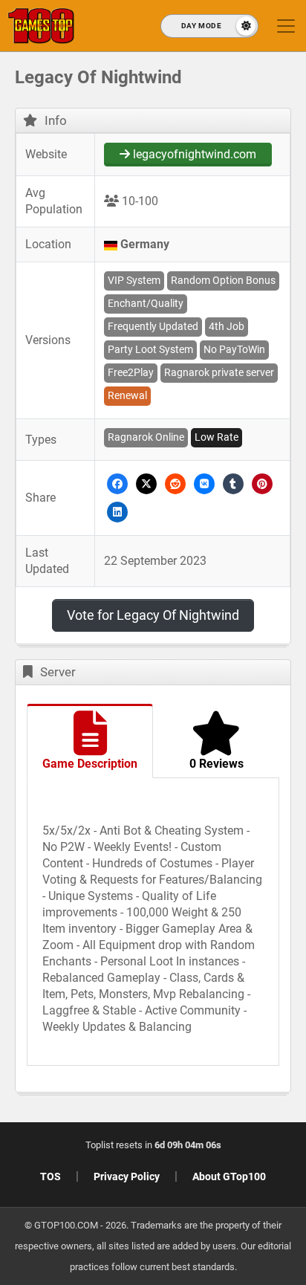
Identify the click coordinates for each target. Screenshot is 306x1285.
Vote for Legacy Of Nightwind (153, 615)
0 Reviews (216, 764)
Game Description (89, 764)
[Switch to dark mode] (209, 26)
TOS (50, 1176)
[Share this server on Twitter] (146, 483)
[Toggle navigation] (286, 26)
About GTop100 (229, 1176)
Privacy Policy (127, 1176)
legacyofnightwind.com (193, 154)
